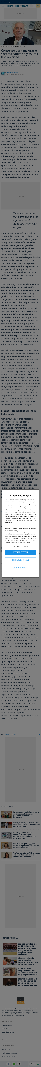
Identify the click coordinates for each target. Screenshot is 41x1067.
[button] (20, 546)
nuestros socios (31, 500)
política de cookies (25, 520)
